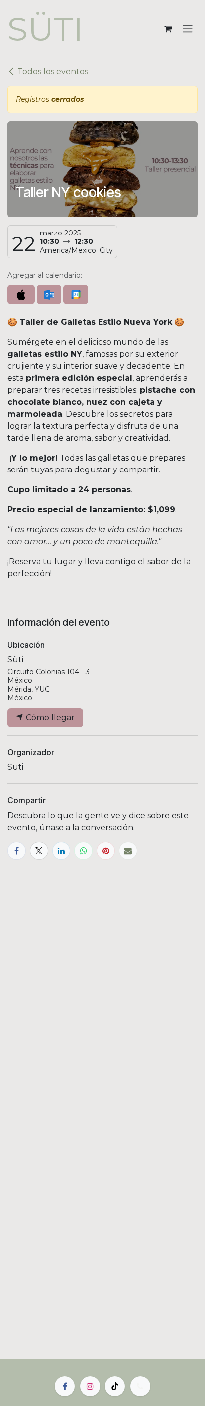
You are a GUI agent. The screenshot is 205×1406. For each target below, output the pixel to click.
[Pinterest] (106, 851)
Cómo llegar (49, 717)
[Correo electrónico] (128, 851)
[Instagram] (90, 1386)
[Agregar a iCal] (21, 294)
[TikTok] (115, 1386)
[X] (39, 851)
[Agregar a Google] (75, 294)
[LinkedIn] (61, 851)
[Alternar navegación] (188, 29)
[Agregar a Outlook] (49, 294)
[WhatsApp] (83, 851)
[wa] (140, 1386)
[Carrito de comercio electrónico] (168, 29)
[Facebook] (16, 851)
